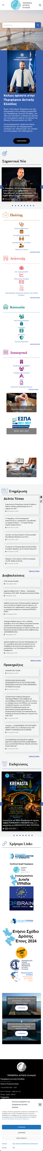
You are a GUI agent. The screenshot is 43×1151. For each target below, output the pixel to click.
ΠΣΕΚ (21, 380)
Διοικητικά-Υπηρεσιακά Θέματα (21, 387)
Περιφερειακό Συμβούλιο (21, 366)
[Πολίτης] (5, 214)
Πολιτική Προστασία (21, 341)
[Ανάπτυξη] (5, 258)
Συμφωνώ (21, 1127)
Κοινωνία (17, 307)
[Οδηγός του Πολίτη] (22, 246)
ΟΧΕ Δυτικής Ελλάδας (11, 581)
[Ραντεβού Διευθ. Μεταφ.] (22, 231)
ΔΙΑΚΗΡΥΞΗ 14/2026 (12, 670)
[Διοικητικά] (5, 352)
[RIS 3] (22, 282)
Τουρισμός (21, 327)
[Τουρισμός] (22, 324)
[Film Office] (22, 331)
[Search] (38, 25)
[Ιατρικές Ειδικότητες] (22, 224)
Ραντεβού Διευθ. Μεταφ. (21, 235)
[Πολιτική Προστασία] (22, 338)
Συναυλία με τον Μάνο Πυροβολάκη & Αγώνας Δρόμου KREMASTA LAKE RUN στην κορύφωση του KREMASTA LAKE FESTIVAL (21, 822)
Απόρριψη (21, 1133)
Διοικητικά (18, 353)
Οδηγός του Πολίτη (21, 249)
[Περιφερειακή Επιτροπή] (22, 369)
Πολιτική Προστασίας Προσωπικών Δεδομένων (15, 1119)
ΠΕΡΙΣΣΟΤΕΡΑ (34, 571)
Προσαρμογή (21, 1138)
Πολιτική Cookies (21, 1003)
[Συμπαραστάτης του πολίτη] (22, 238)
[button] (40, 1105)
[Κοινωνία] (5, 306)
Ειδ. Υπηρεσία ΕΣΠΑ (21, 272)
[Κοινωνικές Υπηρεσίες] (22, 317)
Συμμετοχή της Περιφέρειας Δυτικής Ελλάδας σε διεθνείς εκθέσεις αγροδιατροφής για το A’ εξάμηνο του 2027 (20, 506)
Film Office (21, 334)
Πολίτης (16, 215)
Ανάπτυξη (17, 259)
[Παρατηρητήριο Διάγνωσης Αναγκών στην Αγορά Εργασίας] (22, 289)
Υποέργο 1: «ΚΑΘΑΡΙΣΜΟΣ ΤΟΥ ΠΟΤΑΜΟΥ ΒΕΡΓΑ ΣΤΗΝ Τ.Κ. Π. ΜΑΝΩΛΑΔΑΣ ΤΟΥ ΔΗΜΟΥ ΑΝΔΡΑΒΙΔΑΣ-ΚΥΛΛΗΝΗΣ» (20, 728)
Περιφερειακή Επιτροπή (22, 373)
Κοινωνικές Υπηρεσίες (21, 320)
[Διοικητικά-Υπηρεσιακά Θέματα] (22, 383)
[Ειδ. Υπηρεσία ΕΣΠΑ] (22, 268)
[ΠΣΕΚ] (22, 376)
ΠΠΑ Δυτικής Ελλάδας (21, 279)
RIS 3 (21, 286)
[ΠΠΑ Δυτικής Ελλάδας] (22, 275)
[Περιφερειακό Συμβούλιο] (22, 362)
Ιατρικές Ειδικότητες (21, 228)
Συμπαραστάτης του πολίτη (21, 242)
